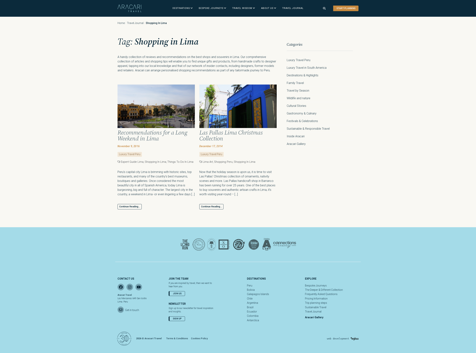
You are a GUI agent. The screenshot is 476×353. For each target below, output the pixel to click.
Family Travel (295, 83)
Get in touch (132, 310)
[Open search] (324, 8)
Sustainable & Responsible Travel (308, 128)
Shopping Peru (223, 161)
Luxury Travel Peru (129, 154)
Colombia (252, 315)
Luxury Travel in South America (307, 67)
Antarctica (253, 320)
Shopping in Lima (155, 161)
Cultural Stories (296, 106)
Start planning (346, 8)
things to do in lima (180, 161)
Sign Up (177, 318)
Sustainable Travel (315, 307)
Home (121, 23)
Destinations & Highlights (302, 75)
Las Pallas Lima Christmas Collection (231, 135)
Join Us (177, 293)
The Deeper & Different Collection (324, 289)
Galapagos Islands (258, 294)
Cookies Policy (199, 338)
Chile (250, 298)
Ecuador (252, 311)
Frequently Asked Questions (321, 294)
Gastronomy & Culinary (301, 113)
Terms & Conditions (177, 338)
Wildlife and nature (298, 98)
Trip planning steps (316, 302)
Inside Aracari (296, 136)
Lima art (208, 161)
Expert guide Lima (132, 161)
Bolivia (251, 289)
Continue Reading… (129, 206)
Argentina (252, 302)
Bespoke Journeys (316, 285)
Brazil (250, 307)
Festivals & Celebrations (302, 121)
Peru (249, 285)
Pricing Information (316, 298)
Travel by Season (298, 90)
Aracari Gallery (296, 144)
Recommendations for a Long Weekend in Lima (152, 135)
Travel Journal (135, 23)
